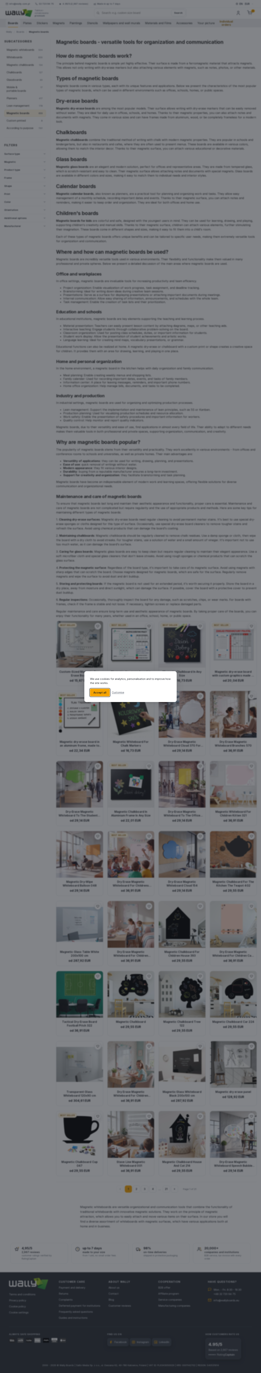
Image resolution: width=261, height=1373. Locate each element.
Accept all (99, 692)
